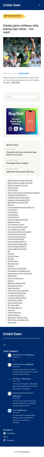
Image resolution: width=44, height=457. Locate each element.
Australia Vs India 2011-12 (17, 195)
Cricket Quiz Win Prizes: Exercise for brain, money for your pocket (21, 153)
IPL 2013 (11, 259)
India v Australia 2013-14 (17, 237)
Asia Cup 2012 (13, 188)
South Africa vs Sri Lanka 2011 (18, 290)
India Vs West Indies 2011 (17, 249)
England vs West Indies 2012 (18, 220)
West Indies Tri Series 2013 (17, 317)
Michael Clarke (13, 261)
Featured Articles (14, 222)
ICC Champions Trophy (16, 224)
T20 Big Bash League (15, 300)
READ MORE (15, 82)
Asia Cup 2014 (13, 190)
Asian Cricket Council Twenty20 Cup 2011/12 (24, 193)
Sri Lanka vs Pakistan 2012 (17, 298)
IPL (9, 251)
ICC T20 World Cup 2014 (16, 229)
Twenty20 (11, 310)
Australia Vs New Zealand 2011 (19, 198)
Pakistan (11, 281)
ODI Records (12, 276)
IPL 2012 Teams (13, 256)
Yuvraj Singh (12, 322)
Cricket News (23, 73)
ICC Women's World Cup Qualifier (19, 232)
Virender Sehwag (14, 315)
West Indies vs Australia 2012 (18, 320)
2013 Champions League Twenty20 (20, 183)
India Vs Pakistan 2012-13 (17, 246)
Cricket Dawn (11, 5)
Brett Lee (11, 205)
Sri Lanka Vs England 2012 (17, 293)
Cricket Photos (13, 212)
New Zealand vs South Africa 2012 (20, 273)
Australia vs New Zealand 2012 (18, 200)
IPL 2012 (11, 254)
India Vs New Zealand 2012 (17, 244)
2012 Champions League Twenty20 (20, 180)
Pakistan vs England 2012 (16, 283)
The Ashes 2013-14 (15, 308)
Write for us (30, 355)
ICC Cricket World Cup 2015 (17, 227)
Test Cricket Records (15, 303)
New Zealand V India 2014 (17, 268)
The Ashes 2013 (13, 305)
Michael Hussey (13, 264)
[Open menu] (39, 5)
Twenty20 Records (14, 313)
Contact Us (29, 364)
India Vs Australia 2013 (16, 239)
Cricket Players (13, 215)
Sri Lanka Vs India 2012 (16, 295)
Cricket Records (13, 217)
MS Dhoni (11, 266)
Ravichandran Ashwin (15, 286)
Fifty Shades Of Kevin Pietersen (17, 163)
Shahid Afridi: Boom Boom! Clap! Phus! (20, 172)
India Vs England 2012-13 (17, 242)
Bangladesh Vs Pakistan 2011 (18, 202)
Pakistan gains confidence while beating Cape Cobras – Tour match (20, 29)
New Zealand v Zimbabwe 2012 (19, 271)
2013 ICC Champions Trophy (18, 185)
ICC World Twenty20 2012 (17, 234)
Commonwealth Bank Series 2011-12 (21, 207)
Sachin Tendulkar (14, 288)
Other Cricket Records (15, 278)
